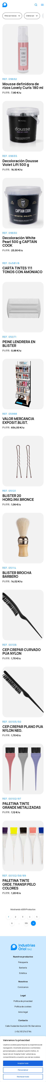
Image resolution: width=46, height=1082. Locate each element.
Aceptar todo (23, 1063)
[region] (23, 1059)
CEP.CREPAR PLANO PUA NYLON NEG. (22, 728)
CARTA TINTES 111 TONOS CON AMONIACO (22, 270)
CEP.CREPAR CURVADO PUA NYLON (21, 651)
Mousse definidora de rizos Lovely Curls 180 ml (22, 86)
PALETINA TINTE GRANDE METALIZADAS (21, 805)
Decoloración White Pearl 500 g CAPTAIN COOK (19, 241)
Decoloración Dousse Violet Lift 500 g (20, 162)
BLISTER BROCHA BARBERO (16, 574)
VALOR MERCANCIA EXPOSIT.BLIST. (18, 420)
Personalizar (23, 1070)
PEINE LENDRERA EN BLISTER (18, 343)
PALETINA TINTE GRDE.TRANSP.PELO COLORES (19, 884)
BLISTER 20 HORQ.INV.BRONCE (18, 497)
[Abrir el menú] (42, 5)
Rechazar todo (23, 1076)
